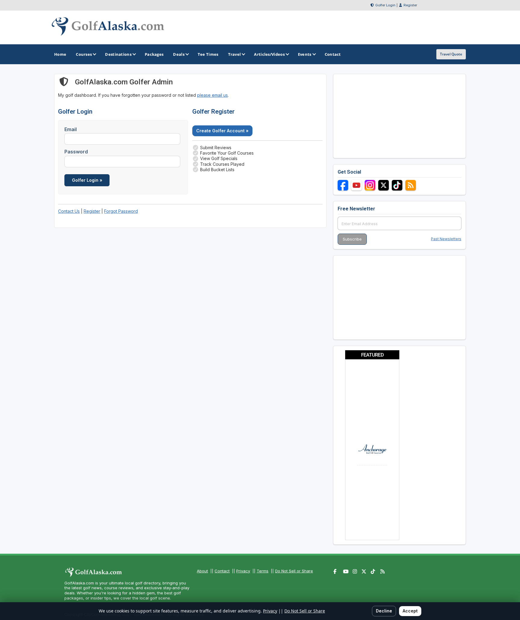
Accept (410, 610)
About (202, 570)
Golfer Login (385, 5)
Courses (84, 54)
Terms (262, 570)
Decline (384, 610)
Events (304, 54)
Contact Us (69, 211)
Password (76, 152)
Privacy (243, 570)
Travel (234, 54)
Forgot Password (121, 211)
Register (410, 5)
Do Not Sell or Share (294, 570)
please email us (212, 95)
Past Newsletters (446, 239)
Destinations (118, 54)
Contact (222, 570)
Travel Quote (451, 54)
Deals (178, 54)
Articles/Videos (269, 54)
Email (70, 129)
